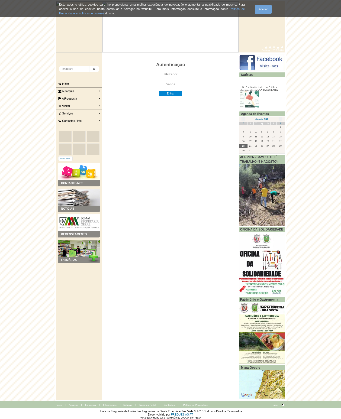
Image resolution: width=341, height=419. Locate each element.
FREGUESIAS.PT (182, 414)
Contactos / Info (71, 121)
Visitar (65, 106)
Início (65, 83)
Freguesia (90, 405)
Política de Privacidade (195, 405)
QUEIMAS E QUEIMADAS (257, 85)
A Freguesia (69, 98)
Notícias (127, 405)
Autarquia (67, 91)
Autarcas (73, 405)
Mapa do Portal (147, 405)
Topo (275, 405)
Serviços (67, 113)
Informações (109, 405)
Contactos (169, 405)
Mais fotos (65, 158)
